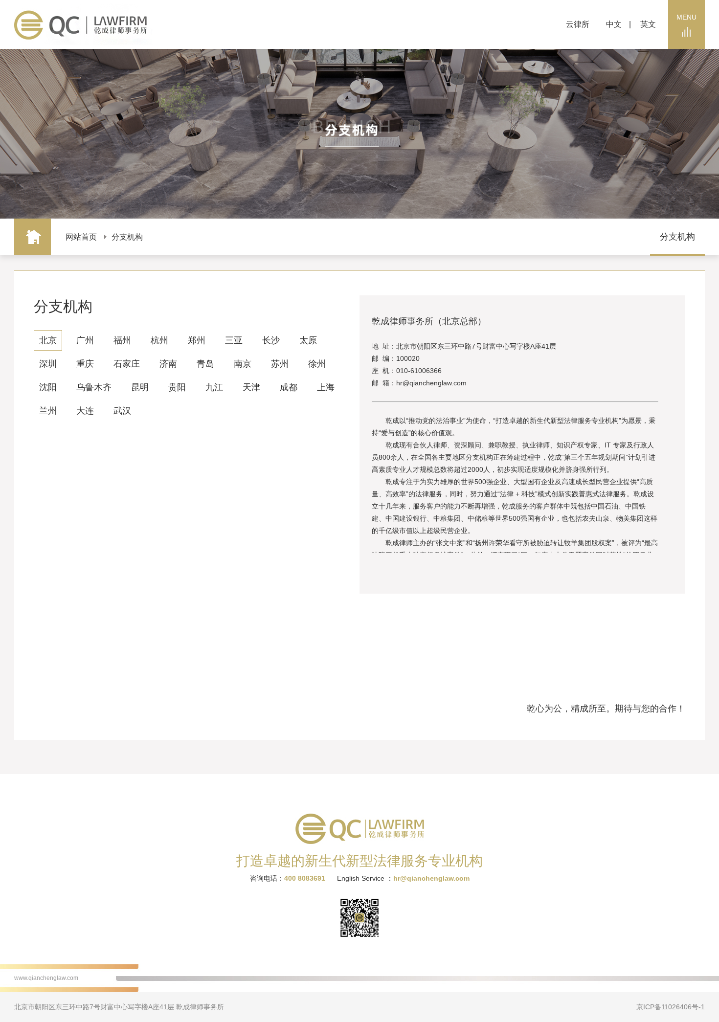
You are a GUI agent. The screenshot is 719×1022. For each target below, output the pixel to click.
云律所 (577, 24)
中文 (614, 24)
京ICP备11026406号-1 (670, 1007)
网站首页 (81, 237)
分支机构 (127, 237)
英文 (648, 24)
